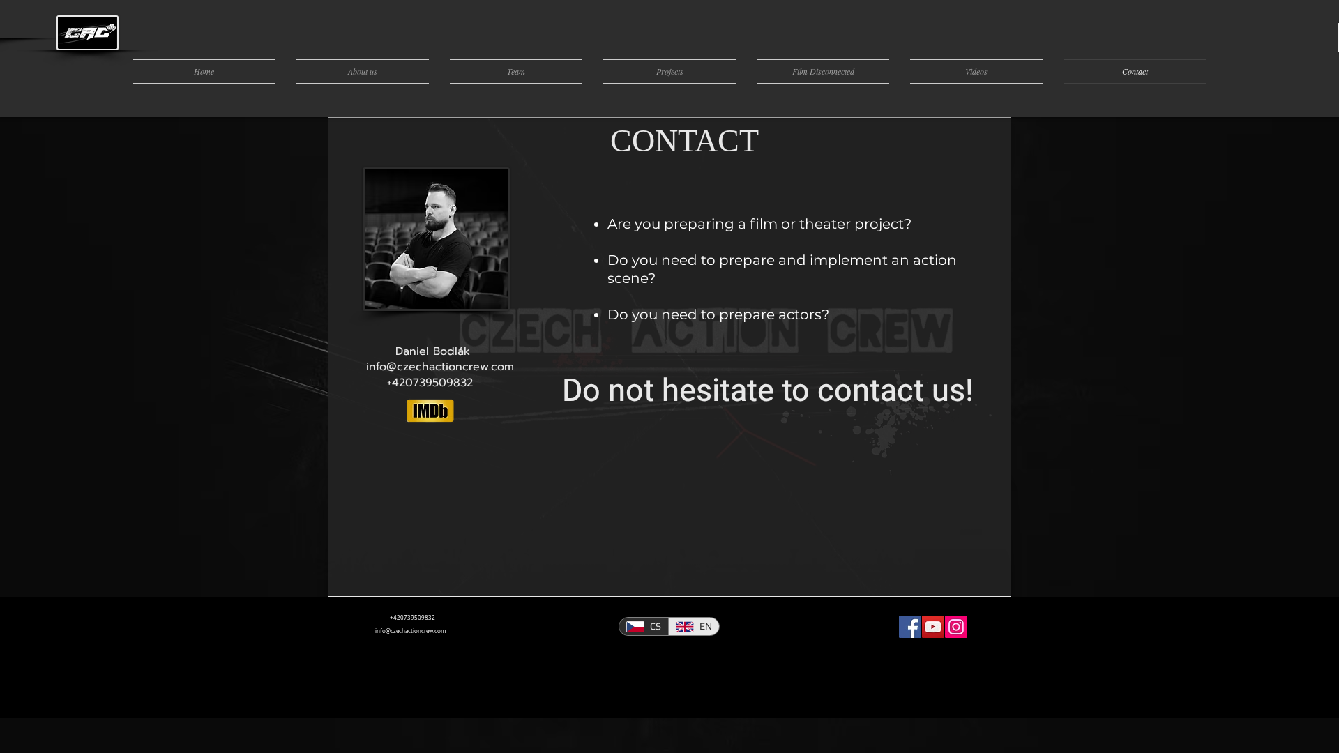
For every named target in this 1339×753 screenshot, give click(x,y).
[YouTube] (933, 627)
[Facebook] (910, 627)
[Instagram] (956, 627)
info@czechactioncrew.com (410, 631)
